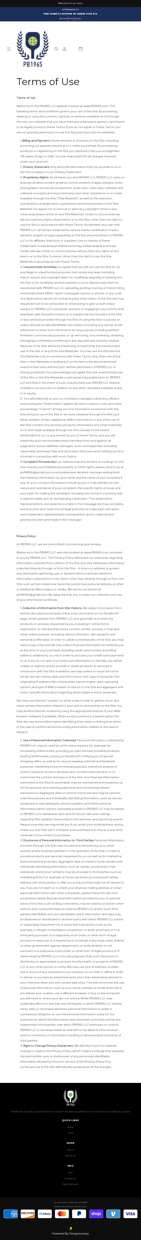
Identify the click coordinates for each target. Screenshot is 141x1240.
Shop (70, 1133)
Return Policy (81, 1207)
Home (70, 1127)
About (70, 1150)
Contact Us (70, 1178)
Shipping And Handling (63, 1207)
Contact (78, 19)
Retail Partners (70, 1184)
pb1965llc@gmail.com (70, 9)
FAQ (70, 1172)
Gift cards (63, 19)
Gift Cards (70, 1155)
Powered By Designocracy (70, 1233)
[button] (9, 49)
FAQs (71, 19)
